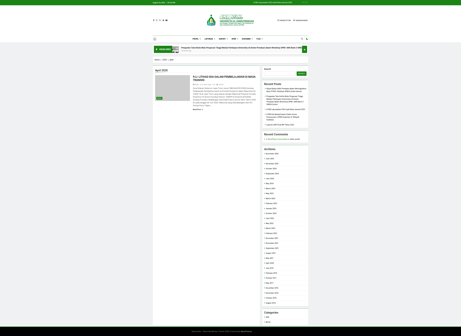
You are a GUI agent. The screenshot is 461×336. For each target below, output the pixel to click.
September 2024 (272, 174)
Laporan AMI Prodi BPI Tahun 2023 (280, 125)
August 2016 (271, 303)
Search (267, 69)
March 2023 (270, 198)
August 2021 (271, 253)
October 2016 (271, 298)
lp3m (197, 84)
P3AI (259, 39)
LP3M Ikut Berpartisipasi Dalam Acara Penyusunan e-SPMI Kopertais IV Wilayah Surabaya (282, 117)
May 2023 (269, 193)
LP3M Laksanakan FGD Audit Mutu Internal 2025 (272, 3)
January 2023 (271, 208)
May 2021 (269, 258)
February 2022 (271, 233)
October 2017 (271, 278)
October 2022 (271, 213)
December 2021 (272, 238)
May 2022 (269, 223)
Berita (159, 98)
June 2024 (270, 178)
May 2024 (269, 183)
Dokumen (246, 39)
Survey (222, 39)
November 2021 (272, 243)
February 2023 (271, 203)
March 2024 (270, 188)
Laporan (209, 39)
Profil (196, 39)
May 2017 (269, 283)
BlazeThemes (246, 331)
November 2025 (272, 154)
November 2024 (272, 164)
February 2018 (271, 273)
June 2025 (270, 159)
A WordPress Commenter (276, 139)
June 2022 (270, 218)
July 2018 (269, 268)
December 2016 (272, 288)
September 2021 (272, 248)
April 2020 (270, 263)
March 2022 (270, 228)
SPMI (234, 39)
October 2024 (271, 169)
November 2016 (272, 293)
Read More (197, 109)
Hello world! (295, 139)
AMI (267, 317)
